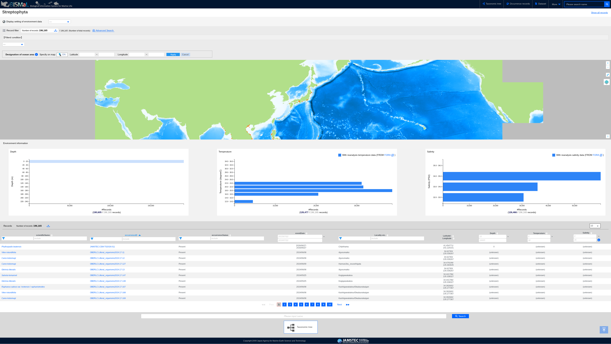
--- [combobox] (50, 21)
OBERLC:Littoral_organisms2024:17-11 (107, 252)
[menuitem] (556, 4)
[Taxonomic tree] (301, 322)
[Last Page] (347, 304)
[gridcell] (44, 247)
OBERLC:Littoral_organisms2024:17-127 (108, 264)
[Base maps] (607, 82)
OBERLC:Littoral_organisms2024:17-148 (108, 281)
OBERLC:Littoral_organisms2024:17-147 (108, 275)
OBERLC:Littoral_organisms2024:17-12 (107, 258)
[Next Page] (339, 304)
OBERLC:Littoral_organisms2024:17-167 (108, 287)
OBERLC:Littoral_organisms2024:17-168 (108, 292)
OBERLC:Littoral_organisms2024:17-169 (108, 298)
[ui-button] (606, 4)
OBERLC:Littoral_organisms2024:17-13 (107, 270)
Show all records (599, 12)
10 (329, 304)
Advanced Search (105, 30)
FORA (387, 155)
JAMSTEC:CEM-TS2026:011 (102, 247)
